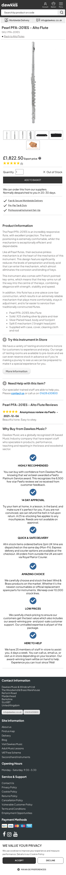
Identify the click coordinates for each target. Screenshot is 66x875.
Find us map (8, 731)
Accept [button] (19, 860)
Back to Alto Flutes (14, 36)
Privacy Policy (9, 787)
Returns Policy (9, 795)
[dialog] (33, 857)
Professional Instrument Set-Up (24, 210)
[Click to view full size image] (7, 139)
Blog (4, 739)
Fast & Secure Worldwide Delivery (25, 200)
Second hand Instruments (16, 756)
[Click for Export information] (39, 158)
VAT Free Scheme (11, 752)
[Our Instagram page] (10, 835)
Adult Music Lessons (13, 748)
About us (6, 726)
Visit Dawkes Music (12, 744)
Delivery (6, 735)
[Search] (61, 12)
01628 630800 (49, 393)
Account (45, 7)
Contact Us (8, 782)
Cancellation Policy (12, 800)
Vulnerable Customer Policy (17, 804)
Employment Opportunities (17, 812)
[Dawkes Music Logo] (9, 4)
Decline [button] (50, 860)
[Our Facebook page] (4, 835)
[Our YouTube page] (15, 835)
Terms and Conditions (14, 808)
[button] (33, 869)
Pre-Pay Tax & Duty (17, 205)
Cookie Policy (9, 791)
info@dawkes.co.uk (12, 712)
